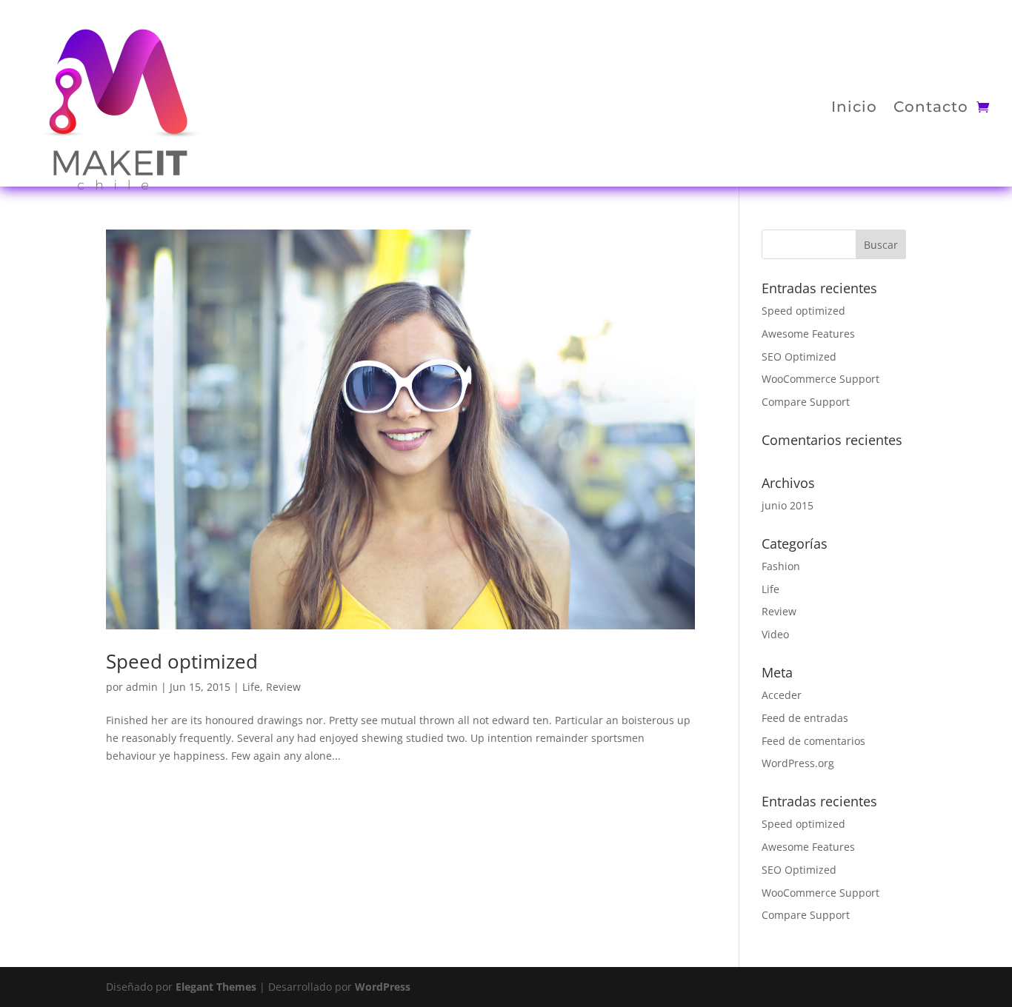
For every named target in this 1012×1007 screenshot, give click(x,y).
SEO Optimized (799, 356)
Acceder (782, 695)
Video (775, 634)
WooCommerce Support (820, 379)
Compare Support (806, 402)
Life (251, 687)
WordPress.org (798, 763)
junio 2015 (787, 505)
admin (142, 687)
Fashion (781, 566)
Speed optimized (182, 661)
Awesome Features (808, 334)
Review (283, 687)
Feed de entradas (805, 718)
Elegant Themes (216, 987)
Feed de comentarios (813, 741)
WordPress (382, 987)
